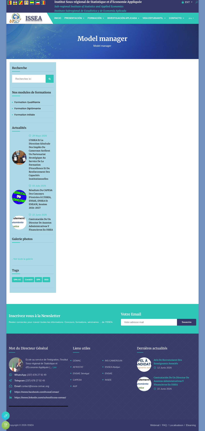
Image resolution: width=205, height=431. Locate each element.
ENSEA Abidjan (112, 367)
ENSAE (108, 373)
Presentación (73, 18)
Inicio (57, 18)
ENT (187, 2)
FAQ (164, 425)
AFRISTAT (78, 367)
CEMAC (77, 360)
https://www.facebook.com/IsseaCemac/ (36, 392)
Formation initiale (24, 114)
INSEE (108, 380)
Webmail (154, 425)
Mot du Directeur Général (28, 348)
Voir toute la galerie (23, 259)
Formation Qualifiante (27, 102)
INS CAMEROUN (113, 360)
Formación (95, 18)
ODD (46, 280)
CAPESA (77, 380)
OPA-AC (17, 280)
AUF (75, 386)
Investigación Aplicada (122, 18)
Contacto (175, 18)
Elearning (191, 425)
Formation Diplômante (27, 108)
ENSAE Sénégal (81, 373)
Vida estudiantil (153, 18)
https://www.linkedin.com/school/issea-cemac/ (40, 397)
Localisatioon (176, 425)
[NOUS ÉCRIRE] (6, 415)
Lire (55, 367)
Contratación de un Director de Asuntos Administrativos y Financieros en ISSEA (171, 381)
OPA (38, 280)
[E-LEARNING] (6, 425)
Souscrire (186, 322)
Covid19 (29, 280)
